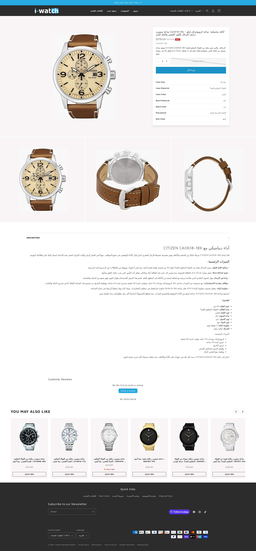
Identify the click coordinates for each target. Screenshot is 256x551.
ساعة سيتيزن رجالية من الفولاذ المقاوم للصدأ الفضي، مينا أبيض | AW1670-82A (109, 460)
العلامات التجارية (97, 11)
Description (33, 238)
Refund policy (97, 545)
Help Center (104, 496)
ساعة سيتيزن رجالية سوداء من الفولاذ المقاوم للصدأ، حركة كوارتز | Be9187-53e (189, 460)
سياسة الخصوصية (149, 496)
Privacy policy (83, 545)
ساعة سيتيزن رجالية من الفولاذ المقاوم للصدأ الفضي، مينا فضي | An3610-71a (69, 460)
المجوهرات (125, 11)
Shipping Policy (166, 496)
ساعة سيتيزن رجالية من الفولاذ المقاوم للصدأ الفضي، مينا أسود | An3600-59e (29, 460)
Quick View (29, 474)
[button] (207, 11)
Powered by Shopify (68, 545)
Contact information (127, 545)
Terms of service (111, 545)
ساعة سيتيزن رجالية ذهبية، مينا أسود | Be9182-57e (149, 460)
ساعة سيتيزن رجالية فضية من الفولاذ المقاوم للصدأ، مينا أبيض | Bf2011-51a (229, 460)
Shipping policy (143, 545)
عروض (135, 11)
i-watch (57, 545)
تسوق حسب (111, 11)
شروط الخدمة (118, 496)
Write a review (128, 391)
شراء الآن (191, 70)
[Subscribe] (93, 512)
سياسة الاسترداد (133, 496)
